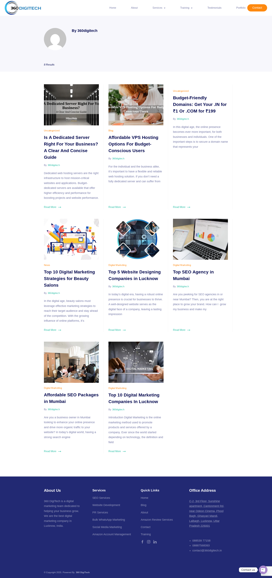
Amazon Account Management (111, 534)
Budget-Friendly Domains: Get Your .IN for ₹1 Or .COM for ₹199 (200, 104)
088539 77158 (201, 540)
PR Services (100, 512)
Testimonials (214, 7)
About (134, 7)
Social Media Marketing (107, 527)
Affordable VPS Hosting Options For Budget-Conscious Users (133, 144)
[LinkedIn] (155, 541)
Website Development (106, 505)
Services (157, 7)
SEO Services (101, 497)
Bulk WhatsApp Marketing (108, 519)
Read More (50, 207)
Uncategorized (52, 130)
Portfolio (241, 7)
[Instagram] (148, 541)
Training (146, 534)
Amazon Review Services (157, 519)
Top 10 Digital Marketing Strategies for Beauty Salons (69, 279)
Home (112, 7)
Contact (257, 7)
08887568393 (201, 545)
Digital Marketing (117, 265)
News (47, 265)
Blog (110, 130)
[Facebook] (142, 541)
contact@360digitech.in (207, 550)
